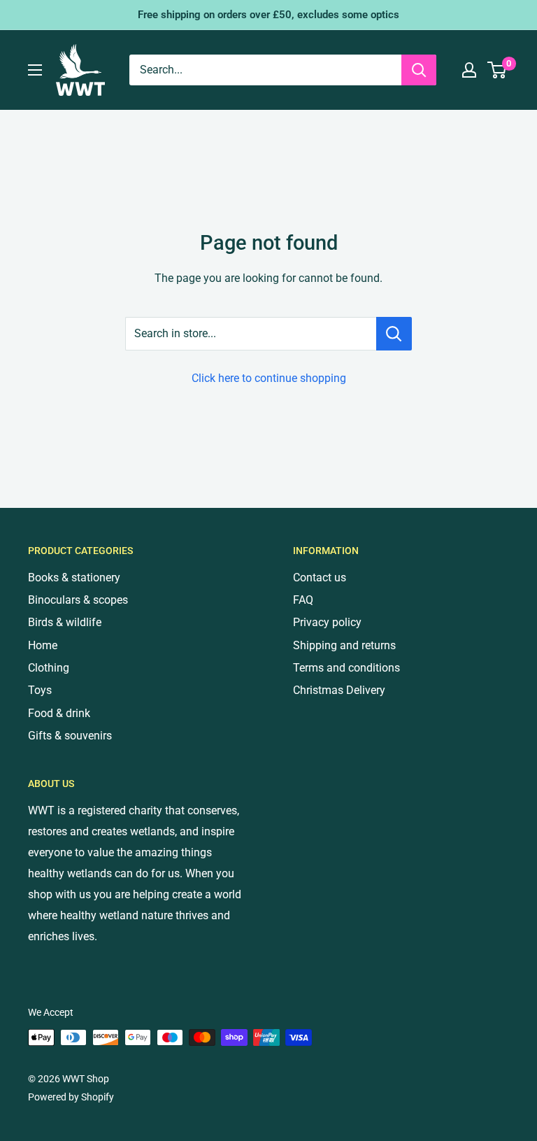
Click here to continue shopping (269, 378)
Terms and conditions (346, 667)
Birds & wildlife (64, 622)
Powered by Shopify (71, 1097)
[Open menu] (35, 70)
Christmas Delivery (339, 690)
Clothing (48, 667)
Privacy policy (327, 622)
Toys (40, 690)
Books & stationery (74, 577)
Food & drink (59, 713)
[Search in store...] (394, 333)
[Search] (418, 70)
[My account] (469, 70)
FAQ (303, 600)
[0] (497, 70)
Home (42, 645)
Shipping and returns (344, 645)
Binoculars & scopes (78, 600)
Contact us (319, 577)
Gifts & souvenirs (70, 735)
